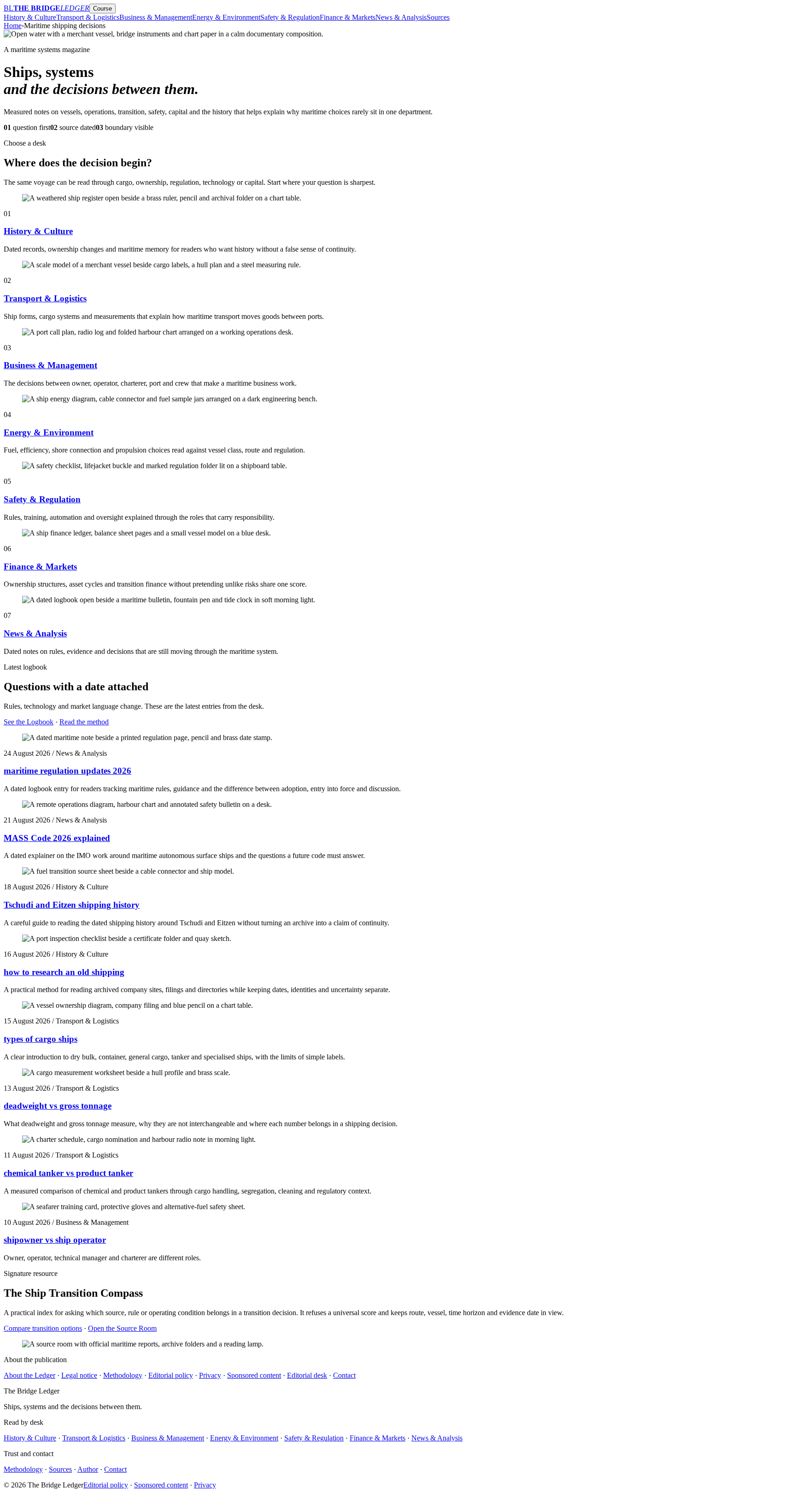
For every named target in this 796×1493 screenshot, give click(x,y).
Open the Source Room (122, 1328)
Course (102, 8)
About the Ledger (29, 1375)
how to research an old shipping (64, 972)
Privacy (210, 1375)
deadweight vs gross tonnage (57, 1106)
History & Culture (30, 17)
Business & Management (155, 17)
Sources (438, 17)
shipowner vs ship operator (55, 1240)
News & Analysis (401, 17)
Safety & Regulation (290, 17)
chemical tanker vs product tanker (68, 1173)
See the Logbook (28, 722)
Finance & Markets (347, 17)
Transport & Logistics (87, 17)
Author (87, 1469)
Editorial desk (307, 1375)
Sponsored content (254, 1375)
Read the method (84, 722)
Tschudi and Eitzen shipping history (72, 905)
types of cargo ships (40, 1039)
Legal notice (79, 1375)
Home (13, 25)
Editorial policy (170, 1375)
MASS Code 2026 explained (57, 838)
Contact (344, 1375)
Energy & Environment (226, 17)
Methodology (122, 1375)
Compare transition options (43, 1328)
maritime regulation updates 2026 (67, 771)
